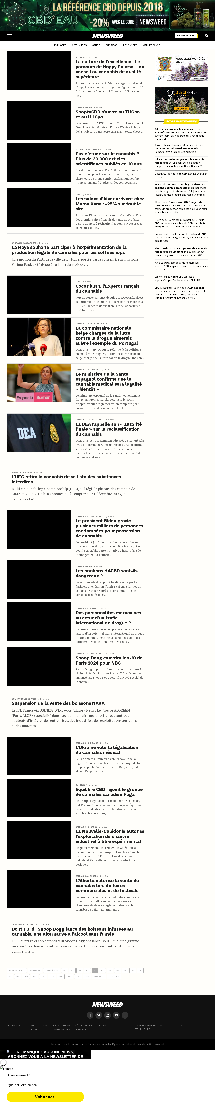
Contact (81, 1029)
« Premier (35, 970)
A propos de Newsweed (23, 1025)
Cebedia (36, 1029)
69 (133, 970)
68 (125, 970)
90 (17, 976)
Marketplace (151, 45)
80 (10, 976)
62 (80, 970)
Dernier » (114, 976)
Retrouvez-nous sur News (158, 1025)
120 (43, 976)
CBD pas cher (196, 287)
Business (111, 45)
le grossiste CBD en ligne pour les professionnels (180, 186)
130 (52, 976)
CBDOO (164, 262)
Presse (102, 1025)
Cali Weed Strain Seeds (184, 148)
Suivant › (99, 976)
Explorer (60, 45)
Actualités (79, 45)
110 (34, 976)
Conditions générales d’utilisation (68, 1025)
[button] (107, 1068)
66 (110, 970)
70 (140, 970)
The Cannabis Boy (58, 1029)
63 (87, 970)
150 (69, 976)
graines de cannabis (180, 129)
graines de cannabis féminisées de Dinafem (181, 250)
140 (60, 976)
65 (102, 970)
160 (78, 976)
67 (117, 970)
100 (26, 976)
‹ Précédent (51, 970)
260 (87, 976)
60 (64, 970)
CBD (204, 234)
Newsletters (185, 35)
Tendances (130, 45)
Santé (96, 45)
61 (72, 970)
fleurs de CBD (179, 173)
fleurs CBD (177, 276)
